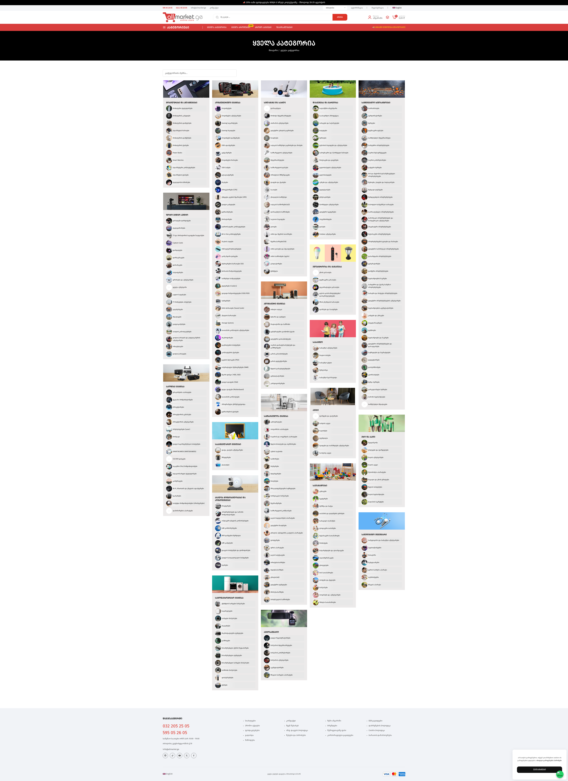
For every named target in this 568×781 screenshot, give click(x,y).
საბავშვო (318, 342)
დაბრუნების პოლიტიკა (380, 726)
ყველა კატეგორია (290, 50)
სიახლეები (250, 721)
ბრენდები (332, 726)
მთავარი (273, 50)
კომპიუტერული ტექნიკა (227, 103)
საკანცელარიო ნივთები (228, 444)
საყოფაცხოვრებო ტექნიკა (229, 598)
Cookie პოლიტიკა (377, 730)
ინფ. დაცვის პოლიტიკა (297, 730)
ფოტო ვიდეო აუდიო (177, 215)
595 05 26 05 (175, 733)
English (169, 774)
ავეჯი (316, 410)
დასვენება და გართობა (325, 103)
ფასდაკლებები (252, 730)
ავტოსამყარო (271, 632)
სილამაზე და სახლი (275, 103)
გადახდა (249, 735)
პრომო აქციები (252, 726)
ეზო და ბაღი (368, 437)
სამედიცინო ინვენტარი (374, 535)
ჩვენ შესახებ (292, 726)
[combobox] (335, 8)
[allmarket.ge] (173, 17)
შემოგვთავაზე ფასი (336, 730)
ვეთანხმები (539, 770)
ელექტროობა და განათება (327, 267)
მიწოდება (250, 740)
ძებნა (340, 17)
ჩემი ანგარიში (334, 721)
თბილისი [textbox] (330, 8)
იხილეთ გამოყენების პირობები (549, 760)
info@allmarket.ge (171, 749)
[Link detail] (165, 755)
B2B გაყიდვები (375, 721)
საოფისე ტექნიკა (175, 387)
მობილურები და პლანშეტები (181, 103)
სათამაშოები (320, 486)
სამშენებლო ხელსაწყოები (376, 103)
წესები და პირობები (296, 735)
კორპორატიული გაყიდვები (340, 735)
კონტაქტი (291, 721)
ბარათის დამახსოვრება (380, 735)
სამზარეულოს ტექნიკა (276, 416)
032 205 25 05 (176, 726)
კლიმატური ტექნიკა (274, 304)
